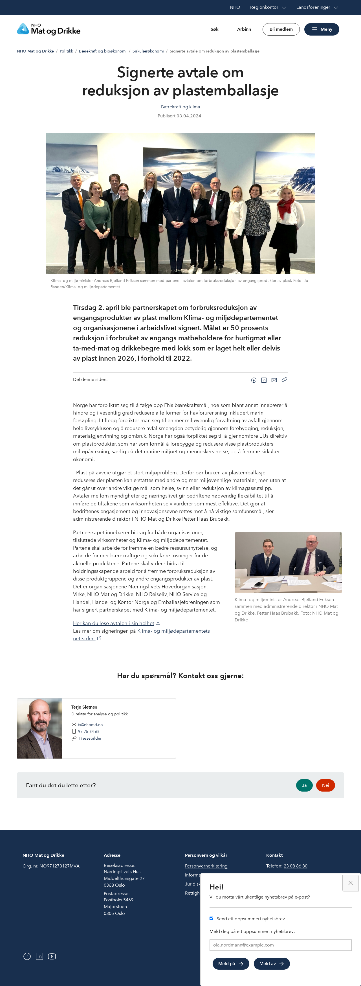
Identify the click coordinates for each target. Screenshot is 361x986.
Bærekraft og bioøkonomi (103, 51)
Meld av (267, 963)
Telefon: (286, 866)
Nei (325, 785)
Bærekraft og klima (180, 106)
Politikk (66, 51)
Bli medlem (281, 29)
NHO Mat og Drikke (35, 51)
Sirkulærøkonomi (148, 51)
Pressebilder (90, 738)
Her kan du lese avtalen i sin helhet (113, 623)
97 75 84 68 (89, 731)
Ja (304, 785)
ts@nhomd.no (90, 724)
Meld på (226, 963)
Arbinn (244, 29)
